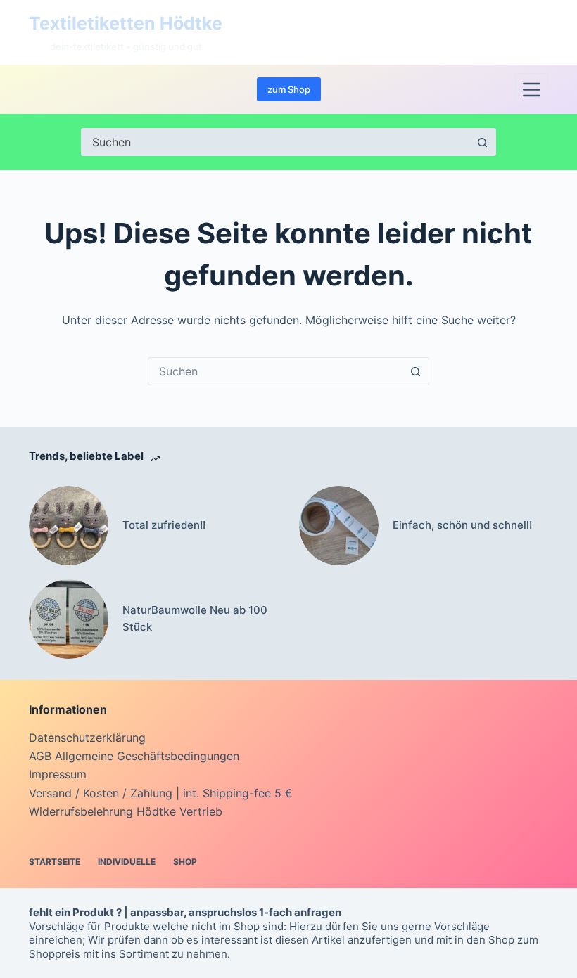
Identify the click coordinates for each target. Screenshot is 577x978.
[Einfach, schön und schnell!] (339, 525)
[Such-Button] (482, 142)
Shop (185, 861)
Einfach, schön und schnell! (462, 525)
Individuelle (127, 861)
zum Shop (288, 89)
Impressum (58, 774)
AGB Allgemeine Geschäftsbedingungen (134, 756)
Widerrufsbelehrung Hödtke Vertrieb (125, 811)
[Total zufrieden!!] (68, 525)
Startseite (54, 861)
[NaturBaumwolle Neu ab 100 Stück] (68, 619)
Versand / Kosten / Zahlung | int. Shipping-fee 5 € (161, 793)
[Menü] (531, 89)
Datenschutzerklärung (87, 738)
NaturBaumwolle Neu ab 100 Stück (194, 618)
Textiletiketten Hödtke (125, 23)
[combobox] (275, 371)
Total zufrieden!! (163, 525)
